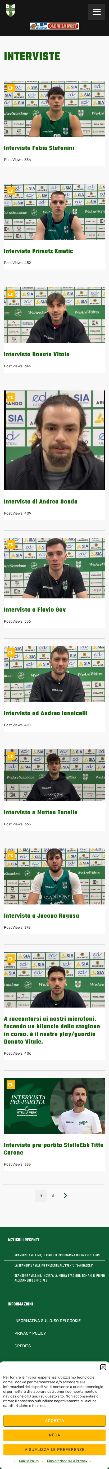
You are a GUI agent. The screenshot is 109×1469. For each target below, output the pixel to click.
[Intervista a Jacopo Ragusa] (54, 876)
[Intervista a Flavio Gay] (54, 568)
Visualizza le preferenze (55, 1449)
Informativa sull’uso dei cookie (48, 1320)
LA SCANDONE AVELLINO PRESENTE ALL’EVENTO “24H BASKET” (54, 1265)
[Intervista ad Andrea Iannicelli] (54, 674)
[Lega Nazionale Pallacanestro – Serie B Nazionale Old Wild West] (54, 26)
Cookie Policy (29, 1461)
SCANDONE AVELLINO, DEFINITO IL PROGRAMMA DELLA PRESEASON (57, 1255)
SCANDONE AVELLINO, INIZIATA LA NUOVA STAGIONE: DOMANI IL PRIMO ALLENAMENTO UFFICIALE (60, 1278)
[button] (103, 1367)
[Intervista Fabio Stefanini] (54, 109)
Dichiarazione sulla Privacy (67, 1461)
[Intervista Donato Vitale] (54, 315)
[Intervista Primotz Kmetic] (54, 212)
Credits (23, 1346)
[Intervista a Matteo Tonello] (54, 775)
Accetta (54, 1420)
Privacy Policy (30, 1333)
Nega (54, 1435)
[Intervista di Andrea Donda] (54, 440)
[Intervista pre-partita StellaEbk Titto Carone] (54, 1105)
